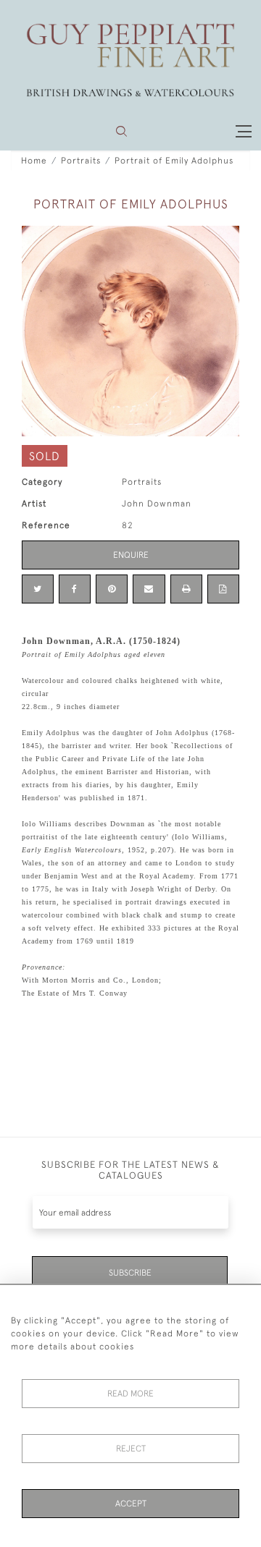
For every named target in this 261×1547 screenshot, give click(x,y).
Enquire (131, 555)
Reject (131, 1449)
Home (34, 161)
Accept (130, 1504)
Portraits (81, 161)
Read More (130, 1394)
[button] (121, 131)
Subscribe (130, 1273)
